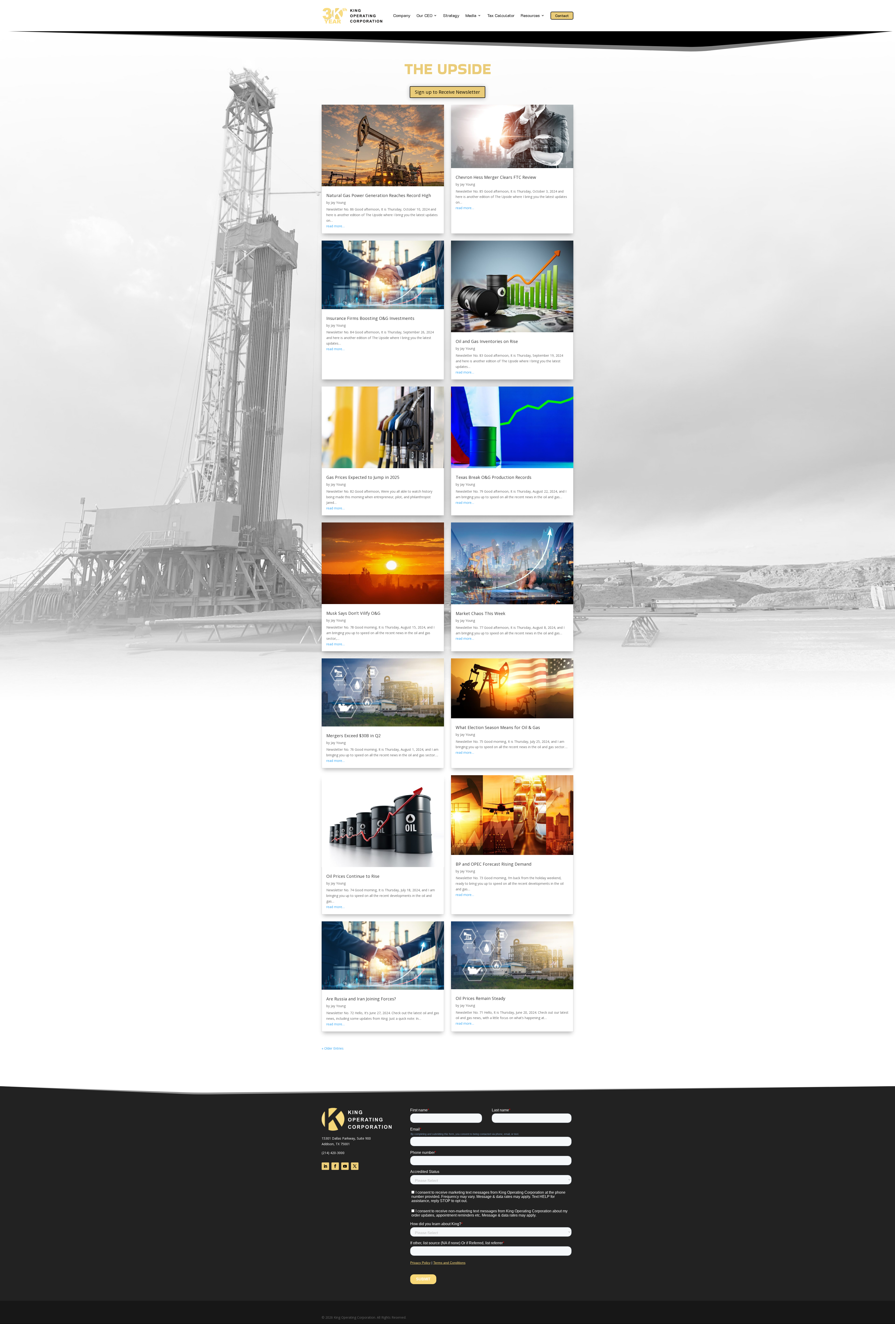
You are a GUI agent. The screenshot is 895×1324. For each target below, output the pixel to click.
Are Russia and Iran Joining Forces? (361, 999)
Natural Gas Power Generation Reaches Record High (378, 195)
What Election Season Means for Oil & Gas (498, 727)
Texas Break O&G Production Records (493, 477)
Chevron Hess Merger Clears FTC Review (496, 177)
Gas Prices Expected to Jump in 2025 (362, 477)
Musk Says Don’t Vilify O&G (353, 613)
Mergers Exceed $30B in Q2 (353, 735)
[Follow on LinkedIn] (325, 1166)
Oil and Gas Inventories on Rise (487, 341)
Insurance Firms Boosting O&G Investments (370, 318)
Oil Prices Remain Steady (480, 998)
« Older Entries (333, 1048)
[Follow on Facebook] (335, 1166)
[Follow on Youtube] (345, 1166)
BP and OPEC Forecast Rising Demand (493, 864)
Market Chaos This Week (480, 613)
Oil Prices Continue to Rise (352, 876)
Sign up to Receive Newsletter (447, 92)
